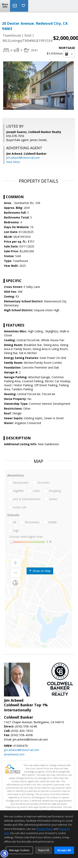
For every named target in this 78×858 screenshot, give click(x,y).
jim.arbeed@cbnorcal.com (23, 158)
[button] (4, 853)
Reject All (43, 850)
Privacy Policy (44, 829)
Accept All (64, 850)
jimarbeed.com (14, 754)
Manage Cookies (19, 850)
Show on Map (41, 571)
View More (13, 162)
